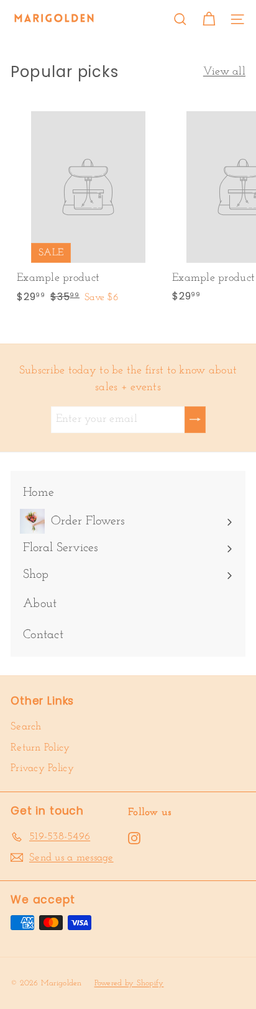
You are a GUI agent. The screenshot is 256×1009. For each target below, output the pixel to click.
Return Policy (40, 747)
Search (26, 726)
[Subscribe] (195, 419)
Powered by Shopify (129, 983)
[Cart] (208, 19)
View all (224, 72)
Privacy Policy (42, 768)
